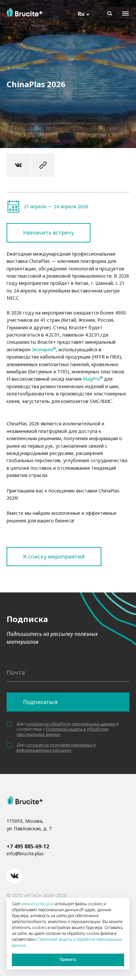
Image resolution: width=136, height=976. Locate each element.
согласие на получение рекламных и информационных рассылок (56, 747)
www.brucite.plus (37, 904)
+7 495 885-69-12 (28, 846)
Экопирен (42, 349)
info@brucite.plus (25, 853)
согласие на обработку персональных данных (71, 724)
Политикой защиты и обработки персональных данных (62, 731)
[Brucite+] (24, 12)
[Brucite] (25, 800)
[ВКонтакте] (18, 165)
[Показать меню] (125, 13)
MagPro (91, 379)
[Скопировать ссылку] (43, 165)
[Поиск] (110, 13)
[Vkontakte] (14, 876)
